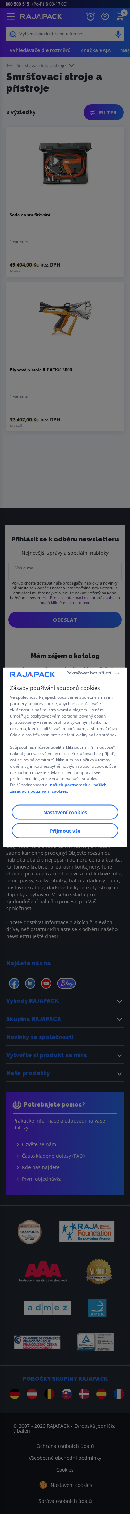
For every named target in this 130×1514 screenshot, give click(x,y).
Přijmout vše (65, 830)
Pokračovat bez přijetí (88, 673)
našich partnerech (68, 784)
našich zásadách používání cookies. (58, 788)
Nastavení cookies (65, 812)
